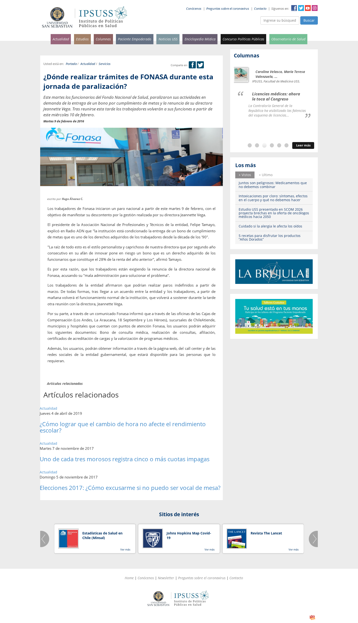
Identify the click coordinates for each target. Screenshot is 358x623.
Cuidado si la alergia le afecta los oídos (270, 226)
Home (129, 578)
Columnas (103, 39)
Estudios (82, 39)
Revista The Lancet (266, 533)
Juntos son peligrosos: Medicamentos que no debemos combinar (273, 185)
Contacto (260, 9)
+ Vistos (245, 174)
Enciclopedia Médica (200, 39)
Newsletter (166, 578)
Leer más (303, 145)
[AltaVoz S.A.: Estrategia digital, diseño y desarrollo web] (312, 617)
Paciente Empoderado (134, 39)
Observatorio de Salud (288, 39)
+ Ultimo (266, 174)
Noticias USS (168, 39)
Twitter (301, 8)
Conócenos (193, 9)
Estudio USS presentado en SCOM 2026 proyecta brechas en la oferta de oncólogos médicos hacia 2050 (274, 213)
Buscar (309, 20)
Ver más (125, 549)
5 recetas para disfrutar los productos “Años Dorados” (270, 237)
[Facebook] (192, 65)
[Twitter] (200, 65)
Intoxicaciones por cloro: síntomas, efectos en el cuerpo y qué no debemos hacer (273, 198)
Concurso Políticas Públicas (243, 39)
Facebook (294, 8)
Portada (71, 64)
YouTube (308, 8)
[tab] (244, 175)
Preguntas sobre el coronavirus (227, 9)
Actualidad (61, 39)
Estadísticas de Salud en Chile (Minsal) (102, 535)
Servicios (105, 64)
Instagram (315, 8)
